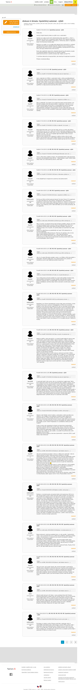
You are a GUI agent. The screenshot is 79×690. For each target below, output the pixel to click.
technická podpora (26, 669)
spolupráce (46, 675)
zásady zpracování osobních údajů (67, 669)
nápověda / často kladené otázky (30, 672)
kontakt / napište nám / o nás (29, 667)
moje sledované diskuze (40, 5)
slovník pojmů (47, 677)
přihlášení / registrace (71, 5)
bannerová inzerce (48, 672)
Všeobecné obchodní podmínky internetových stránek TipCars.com (67, 678)
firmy (55, 2)
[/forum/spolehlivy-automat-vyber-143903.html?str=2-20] (75, 642)
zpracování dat (62, 675)
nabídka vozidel (39, 2)
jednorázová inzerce (49, 669)
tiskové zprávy (47, 680)
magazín (60, 2)
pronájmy (46, 2)
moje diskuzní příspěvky (54, 5)
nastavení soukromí (63, 672)
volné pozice (61, 681)
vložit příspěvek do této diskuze (13, 22)
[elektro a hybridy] (51, 2)
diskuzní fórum (68, 2)
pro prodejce (47, 667)
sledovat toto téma (11, 32)
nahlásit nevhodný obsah (64, 667)
